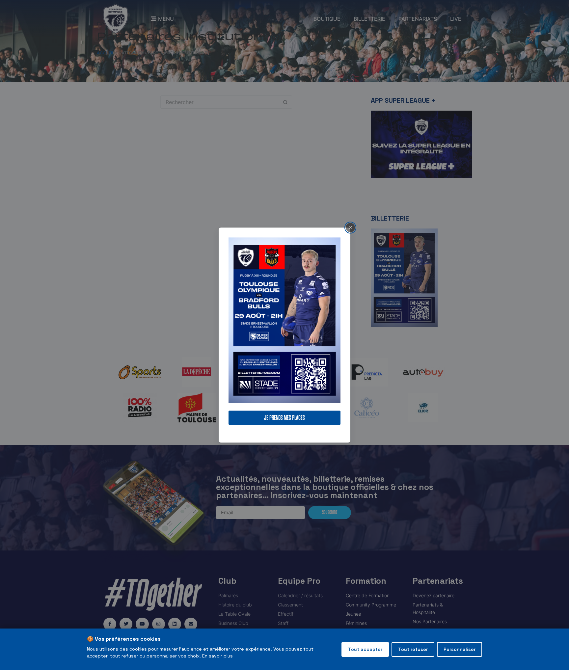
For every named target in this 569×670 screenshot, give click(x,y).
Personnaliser (459, 649)
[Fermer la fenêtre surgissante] (350, 227)
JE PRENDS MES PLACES (284, 417)
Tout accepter (365, 649)
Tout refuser (413, 649)
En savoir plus (217, 656)
